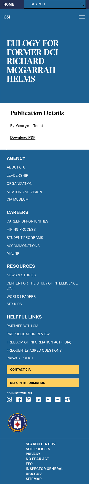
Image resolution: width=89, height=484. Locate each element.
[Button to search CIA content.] (82, 4)
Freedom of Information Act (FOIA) (39, 342)
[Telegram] (68, 401)
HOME (8, 4)
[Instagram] (10, 401)
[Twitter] (29, 401)
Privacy (33, 454)
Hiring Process (21, 229)
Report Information (27, 383)
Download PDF (22, 137)
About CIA (16, 167)
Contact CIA (20, 369)
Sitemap (33, 479)
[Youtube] (49, 401)
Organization (19, 184)
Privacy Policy (20, 358)
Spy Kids (14, 304)
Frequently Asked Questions (34, 350)
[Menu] (81, 17)
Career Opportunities (27, 221)
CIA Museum (18, 199)
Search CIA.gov (41, 444)
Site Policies (38, 449)
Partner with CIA (22, 326)
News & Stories (21, 275)
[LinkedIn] (39, 401)
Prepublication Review (28, 334)
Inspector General (44, 469)
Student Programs (25, 238)
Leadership (17, 175)
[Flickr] (58, 401)
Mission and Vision (24, 192)
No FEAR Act (37, 459)
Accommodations (23, 246)
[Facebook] (19, 401)
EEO (29, 464)
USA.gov (34, 474)
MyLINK (13, 253)
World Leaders (21, 297)
